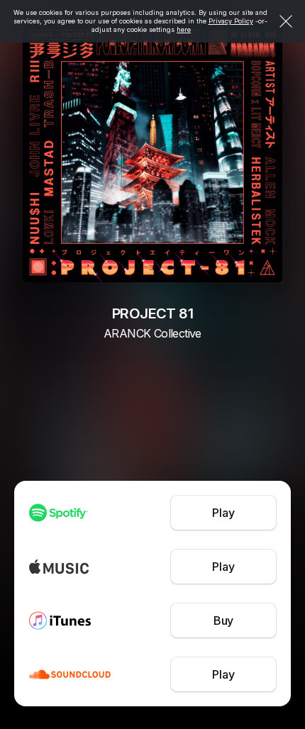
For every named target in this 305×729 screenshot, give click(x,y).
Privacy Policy (231, 21)
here (184, 29)
